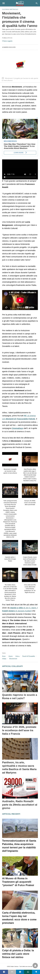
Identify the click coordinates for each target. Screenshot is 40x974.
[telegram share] (36, 972)
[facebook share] (4, 972)
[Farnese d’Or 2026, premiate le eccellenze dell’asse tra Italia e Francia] (20, 713)
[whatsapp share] (28, 972)
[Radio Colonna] (20, 3)
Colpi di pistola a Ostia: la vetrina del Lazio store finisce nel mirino (18, 954)
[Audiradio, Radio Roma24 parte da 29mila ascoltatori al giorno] (20, 788)
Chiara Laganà (7, 41)
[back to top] (35, 965)
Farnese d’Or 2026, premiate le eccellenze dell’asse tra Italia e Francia (19, 730)
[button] (10, 459)
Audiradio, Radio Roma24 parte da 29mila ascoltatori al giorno (19, 804)
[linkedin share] (20, 972)
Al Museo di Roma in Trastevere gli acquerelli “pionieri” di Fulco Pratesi (18, 882)
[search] (36, 3)
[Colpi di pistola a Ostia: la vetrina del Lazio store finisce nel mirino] (20, 938)
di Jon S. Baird (23, 608)
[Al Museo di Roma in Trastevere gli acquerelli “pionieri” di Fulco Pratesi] (20, 866)
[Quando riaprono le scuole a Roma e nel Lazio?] (20, 681)
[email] (12, 972)
